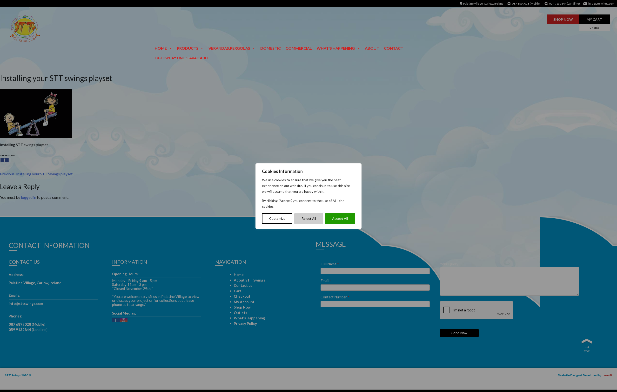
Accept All (340, 218)
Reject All (309, 218)
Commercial (299, 48)
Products (187, 48)
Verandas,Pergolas (229, 48)
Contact (393, 48)
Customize (277, 218)
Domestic (270, 48)
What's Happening (336, 48)
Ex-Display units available (182, 57)
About (372, 48)
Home (161, 48)
